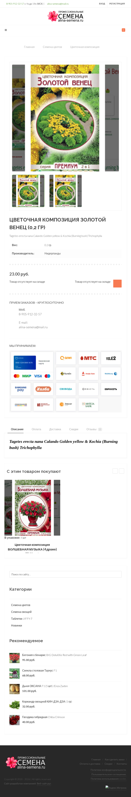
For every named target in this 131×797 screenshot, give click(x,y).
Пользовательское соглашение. (108, 774)
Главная (96, 759)
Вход (102, 3)
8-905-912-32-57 (15, 3)
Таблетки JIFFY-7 (21, 618)
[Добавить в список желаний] (117, 283)
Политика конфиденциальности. (108, 769)
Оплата (36, 429)
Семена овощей (21, 611)
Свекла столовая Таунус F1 (39, 670)
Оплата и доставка (90, 763)
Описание (17, 429)
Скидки (73, 429)
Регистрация (117, 3)
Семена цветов (20, 605)
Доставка (55, 429)
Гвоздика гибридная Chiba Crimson (43, 717)
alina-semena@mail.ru (58, 3)
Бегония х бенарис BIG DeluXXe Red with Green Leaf (54, 654)
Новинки (16, 625)
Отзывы (93, 429)
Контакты (122, 763)
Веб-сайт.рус (44, 783)
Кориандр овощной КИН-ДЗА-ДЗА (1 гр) (47, 701)
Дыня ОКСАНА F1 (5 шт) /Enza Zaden (45, 686)
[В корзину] (32, 510)
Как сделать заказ (114, 759)
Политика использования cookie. (108, 778)
